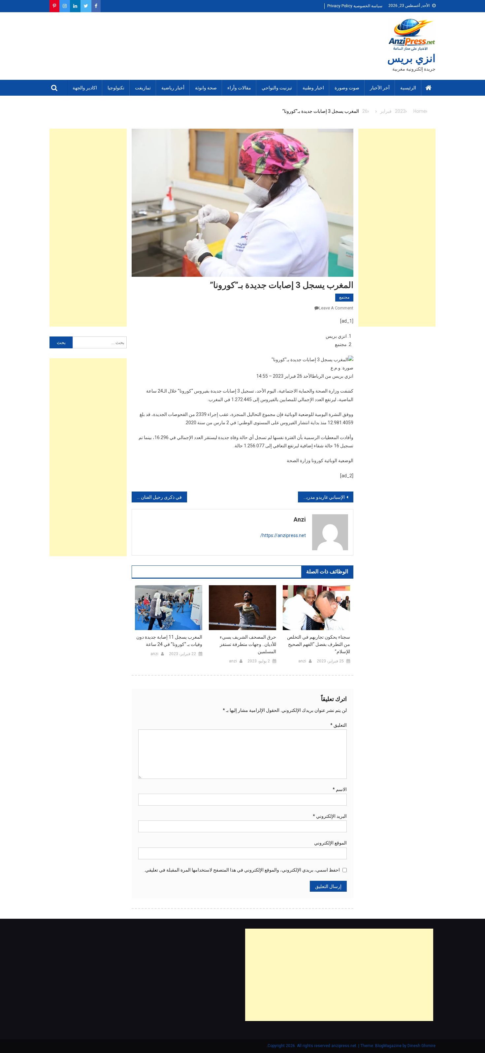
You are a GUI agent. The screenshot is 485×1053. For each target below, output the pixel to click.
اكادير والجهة (85, 87)
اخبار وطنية (313, 87)
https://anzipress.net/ (283, 535)
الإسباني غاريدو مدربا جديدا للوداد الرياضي (321, 497)
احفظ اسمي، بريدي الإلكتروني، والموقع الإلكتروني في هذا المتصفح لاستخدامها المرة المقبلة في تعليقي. (242, 870)
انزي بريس (411, 58)
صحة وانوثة (206, 87)
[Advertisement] (397, 228)
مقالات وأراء (239, 87)
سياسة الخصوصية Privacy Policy (354, 6)
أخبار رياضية (172, 87)
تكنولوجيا (116, 87)
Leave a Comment (336, 307)
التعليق (338, 725)
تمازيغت (143, 87)
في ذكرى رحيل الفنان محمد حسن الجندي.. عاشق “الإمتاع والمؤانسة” (157, 497)
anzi (300, 519)
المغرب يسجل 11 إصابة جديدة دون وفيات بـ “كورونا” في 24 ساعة (169, 640)
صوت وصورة (347, 87)
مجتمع (344, 297)
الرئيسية (408, 87)
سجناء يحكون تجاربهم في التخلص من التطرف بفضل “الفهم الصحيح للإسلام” (318, 644)
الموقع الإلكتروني (330, 843)
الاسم (340, 789)
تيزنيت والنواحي (277, 87)
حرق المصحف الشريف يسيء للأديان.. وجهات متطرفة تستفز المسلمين (248, 644)
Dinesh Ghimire (421, 1045)
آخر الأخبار (380, 87)
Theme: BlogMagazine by (337, 1045)
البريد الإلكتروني (330, 816)
